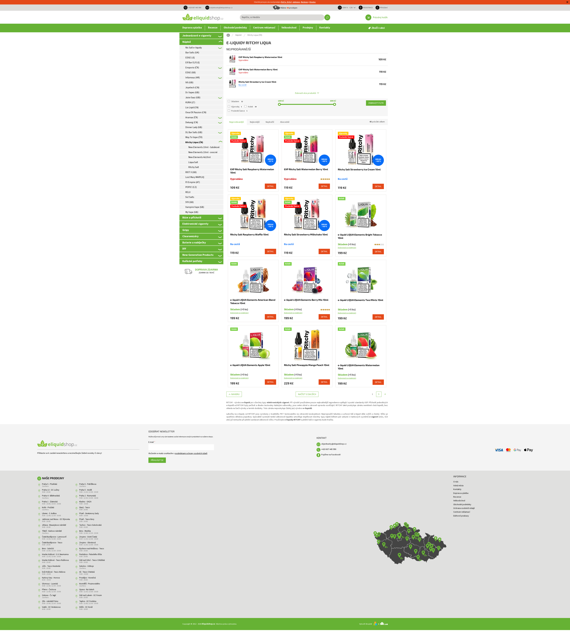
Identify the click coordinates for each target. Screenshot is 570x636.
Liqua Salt (193, 162)
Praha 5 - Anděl (85, 490)
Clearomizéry (190, 236)
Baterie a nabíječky (194, 242)
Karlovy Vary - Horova (51, 577)
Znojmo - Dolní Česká (88, 537)
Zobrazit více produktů (305, 93)
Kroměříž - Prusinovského (89, 583)
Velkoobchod (459, 500)
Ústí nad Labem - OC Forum (90, 595)
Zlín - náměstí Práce (50, 601)
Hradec (313, 2)
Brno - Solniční (48, 548)
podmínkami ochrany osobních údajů (191, 453)
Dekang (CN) (191, 122)
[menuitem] (192, 27)
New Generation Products (197, 255)
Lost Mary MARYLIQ (194, 177)
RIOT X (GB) (191, 172)
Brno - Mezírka (85, 531)
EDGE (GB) (190, 72)
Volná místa (458, 485)
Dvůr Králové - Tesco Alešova (53, 572)
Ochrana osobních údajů (464, 508)
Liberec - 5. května (49, 513)
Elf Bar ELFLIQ (192, 62)
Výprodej (236, 106)
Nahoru (235, 394)
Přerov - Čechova (49, 589)
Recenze (457, 496)
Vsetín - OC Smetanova (51, 607)
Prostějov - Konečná (87, 577)
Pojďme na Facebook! (331, 454)
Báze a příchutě (191, 217)
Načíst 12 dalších (307, 394)
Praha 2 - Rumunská (87, 495)
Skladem (237, 101)
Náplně (186, 42)
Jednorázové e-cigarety (196, 36)
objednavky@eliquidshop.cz (333, 443)
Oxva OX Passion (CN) (195, 112)
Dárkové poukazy (461, 515)
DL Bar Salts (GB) (193, 132)
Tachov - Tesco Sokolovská (90, 525)
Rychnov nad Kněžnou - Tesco (91, 548)
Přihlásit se (157, 460)
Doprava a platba (460, 493)
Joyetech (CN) (192, 87)
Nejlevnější (255, 122)
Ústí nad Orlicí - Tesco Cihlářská (92, 560)
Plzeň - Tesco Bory (86, 519)
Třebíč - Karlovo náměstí (52, 531)
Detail (270, 186)
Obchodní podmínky (462, 504)
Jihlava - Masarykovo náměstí (54, 525)
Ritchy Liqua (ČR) (194, 142)
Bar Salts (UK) (192, 52)
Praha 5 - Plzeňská (49, 484)
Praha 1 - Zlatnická (50, 501)
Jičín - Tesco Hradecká (51, 566)
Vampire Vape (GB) (194, 207)
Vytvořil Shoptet (365, 624)
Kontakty (457, 489)
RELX (187, 192)
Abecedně (284, 122)
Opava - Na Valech (86, 589)
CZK (351, 7)
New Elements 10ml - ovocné (202, 152)
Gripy (185, 230)
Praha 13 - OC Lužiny (50, 490)
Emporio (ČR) (192, 67)
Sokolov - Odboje (86, 566)
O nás (455, 481)
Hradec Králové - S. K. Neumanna (55, 554)
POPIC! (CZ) (191, 187)
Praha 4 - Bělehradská (51, 495)
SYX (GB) (189, 202)
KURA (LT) (190, 102)
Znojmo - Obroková (87, 542)
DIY (184, 249)
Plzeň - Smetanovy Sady (89, 513)
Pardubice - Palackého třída (90, 554)
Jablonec (296, 2)
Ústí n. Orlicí (286, 2)
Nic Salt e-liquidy (193, 47)
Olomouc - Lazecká (50, 583)
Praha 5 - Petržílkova (87, 484)
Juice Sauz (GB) (192, 97)
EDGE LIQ (190, 57)
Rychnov (304, 2)
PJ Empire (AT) (192, 182)
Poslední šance (239, 110)
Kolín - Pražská (48, 507)
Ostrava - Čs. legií (49, 595)
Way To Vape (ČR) (193, 137)
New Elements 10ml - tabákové (204, 147)
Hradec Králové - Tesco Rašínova (55, 560)
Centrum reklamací (461, 511)
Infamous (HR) (192, 77)
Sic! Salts (189, 197)
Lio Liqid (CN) (191, 107)
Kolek (252, 106)
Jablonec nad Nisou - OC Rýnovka (56, 519)
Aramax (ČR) (191, 117)
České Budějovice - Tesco (52, 542)
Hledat (327, 17)
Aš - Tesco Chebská (87, 572)
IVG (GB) (189, 82)
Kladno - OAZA (85, 501)
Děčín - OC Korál (86, 607)
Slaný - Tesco (84, 507)
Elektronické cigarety (195, 224)
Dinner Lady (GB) (193, 127)
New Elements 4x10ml (199, 157)
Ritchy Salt (193, 167)
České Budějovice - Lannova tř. (54, 537)
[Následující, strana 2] (378, 394)
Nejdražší (270, 122)
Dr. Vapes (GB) (192, 92)
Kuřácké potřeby (192, 261)
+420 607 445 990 (328, 449)
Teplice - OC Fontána (87, 601)
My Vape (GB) (191, 212)
